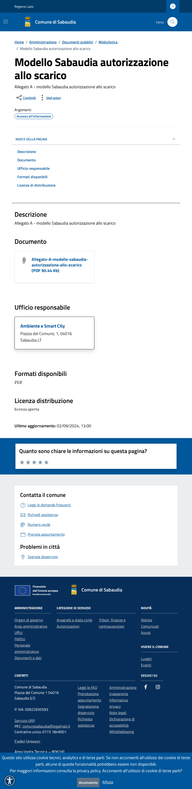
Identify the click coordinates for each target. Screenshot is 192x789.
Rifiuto (107, 782)
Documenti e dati (28, 658)
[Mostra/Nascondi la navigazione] (5, 21)
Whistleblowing (121, 731)
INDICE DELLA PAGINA (31, 139)
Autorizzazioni (68, 626)
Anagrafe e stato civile (74, 620)
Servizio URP (25, 720)
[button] (10, 781)
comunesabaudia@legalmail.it (46, 726)
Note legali (117, 712)
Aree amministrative (31, 626)
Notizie (146, 620)
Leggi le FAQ (87, 687)
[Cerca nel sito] (172, 22)
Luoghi (146, 659)
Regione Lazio (24, 6)
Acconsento (88, 782)
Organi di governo (29, 620)
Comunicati (150, 626)
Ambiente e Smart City (42, 325)
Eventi (146, 665)
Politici (20, 639)
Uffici (19, 632)
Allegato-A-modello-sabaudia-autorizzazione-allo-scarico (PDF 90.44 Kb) (60, 265)
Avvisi (146, 632)
